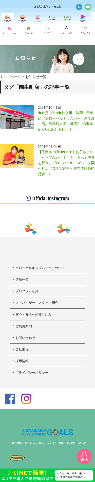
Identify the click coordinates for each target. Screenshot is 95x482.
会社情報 (22, 349)
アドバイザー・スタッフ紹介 (36, 303)
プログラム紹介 (27, 291)
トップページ (10, 77)
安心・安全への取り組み (33, 314)
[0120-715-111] (79, 7)
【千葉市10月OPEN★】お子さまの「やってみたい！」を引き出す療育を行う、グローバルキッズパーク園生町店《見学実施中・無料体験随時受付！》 (66, 163)
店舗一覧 (22, 280)
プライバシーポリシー (31, 373)
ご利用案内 (23, 326)
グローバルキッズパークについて (40, 268)
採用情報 (22, 361)
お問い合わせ (25, 338)
